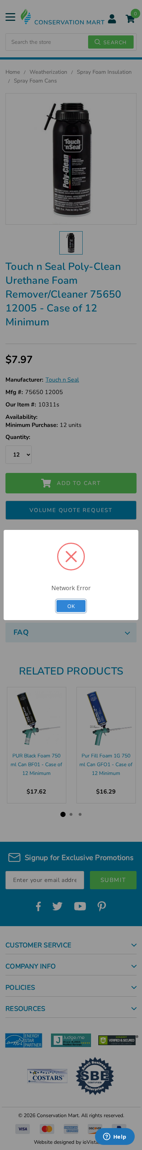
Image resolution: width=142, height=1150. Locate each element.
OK (71, 606)
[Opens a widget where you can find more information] (115, 1137)
